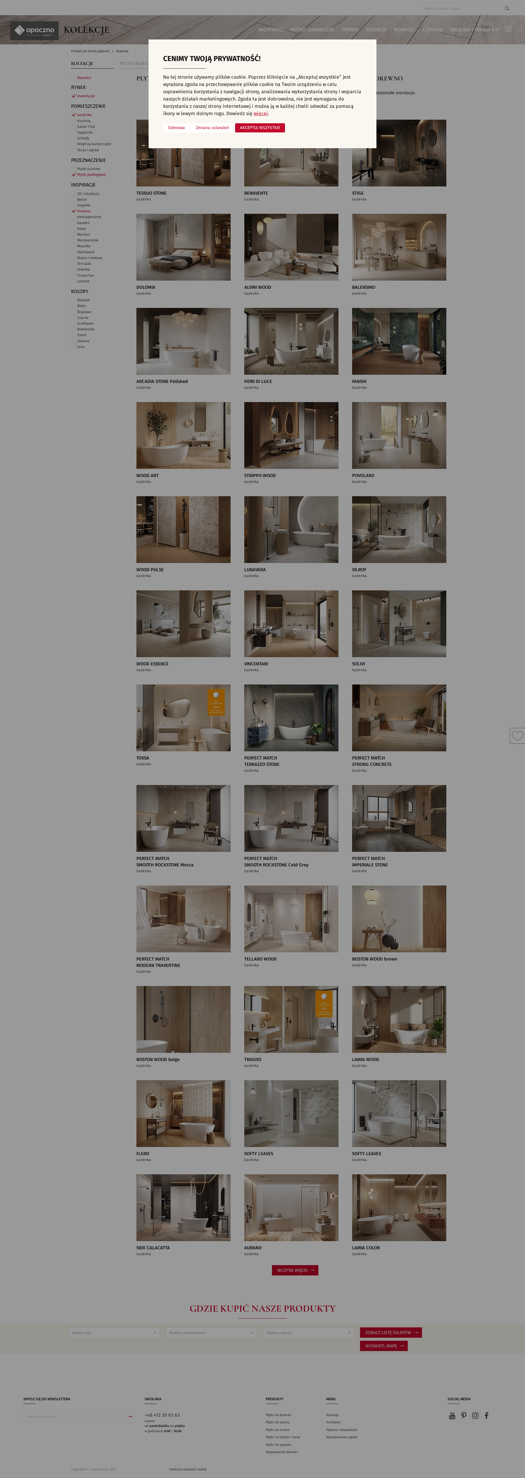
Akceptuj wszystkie (260, 128)
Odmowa (176, 128)
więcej (261, 113)
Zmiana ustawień (212, 128)
